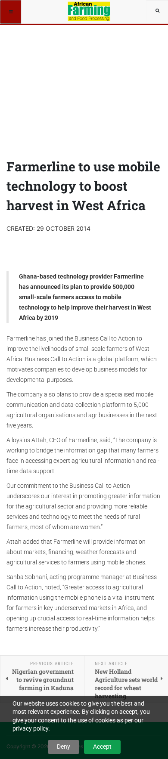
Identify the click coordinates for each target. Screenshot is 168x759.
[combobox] (157, 11)
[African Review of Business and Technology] (90, 11)
